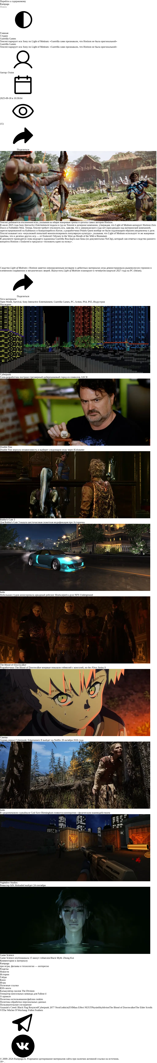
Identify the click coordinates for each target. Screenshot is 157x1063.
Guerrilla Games (8, 38)
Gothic (63, 1007)
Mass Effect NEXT (82, 1007)
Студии (4, 36)
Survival (17, 301)
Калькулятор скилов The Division (17, 991)
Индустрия (99, 301)
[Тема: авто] (24, 19)
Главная (4, 33)
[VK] (78, 1046)
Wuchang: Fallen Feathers (30, 1010)
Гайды (3, 977)
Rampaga (4, 4)
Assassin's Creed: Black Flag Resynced (19, 1007)
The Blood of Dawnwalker (122, 1007)
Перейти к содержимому (13, 1)
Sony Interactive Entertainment (37, 301)
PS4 (85, 301)
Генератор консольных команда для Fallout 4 (23, 993)
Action (78, 301)
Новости (4, 971)
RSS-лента (5, 988)
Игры (3, 982)
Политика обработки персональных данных (23, 1002)
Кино (3, 980)
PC (72, 301)
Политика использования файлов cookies (21, 999)
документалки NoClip (101, 239)
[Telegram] (78, 1023)
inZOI (70, 1007)
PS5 (90, 301)
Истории (4, 974)
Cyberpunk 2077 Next (49, 1007)
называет (13, 233)
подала (53, 225)
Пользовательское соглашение (16, 1004)
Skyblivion (104, 1007)
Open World (6, 301)
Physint (95, 1007)
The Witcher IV (10, 1010)
